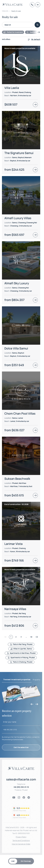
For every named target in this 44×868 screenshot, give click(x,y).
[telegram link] (29, 797)
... (26, 637)
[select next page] (36, 637)
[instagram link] (19, 797)
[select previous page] (6, 637)
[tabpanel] (21, 354)
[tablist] (21, 861)
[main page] (12, 4)
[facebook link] (24, 797)
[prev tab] (31, 704)
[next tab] (36, 704)
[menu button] (37, 4)
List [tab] (13, 861)
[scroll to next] (38, 32)
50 (31, 637)
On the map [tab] (26, 861)
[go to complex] (35, 104)
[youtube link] (13, 797)
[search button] (37, 25)
